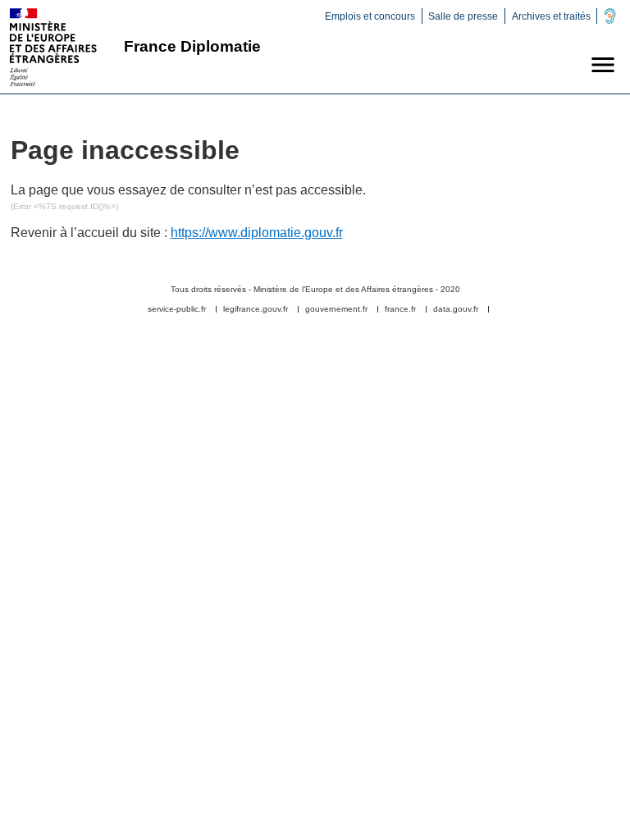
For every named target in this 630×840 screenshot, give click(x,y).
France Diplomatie (192, 46)
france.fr (400, 309)
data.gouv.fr (455, 309)
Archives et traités (551, 16)
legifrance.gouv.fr (255, 309)
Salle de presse (463, 16)
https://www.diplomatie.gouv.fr (257, 233)
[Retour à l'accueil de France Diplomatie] (53, 47)
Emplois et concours (370, 16)
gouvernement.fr (336, 309)
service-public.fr (177, 309)
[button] (603, 65)
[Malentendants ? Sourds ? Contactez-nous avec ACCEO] (610, 20)
